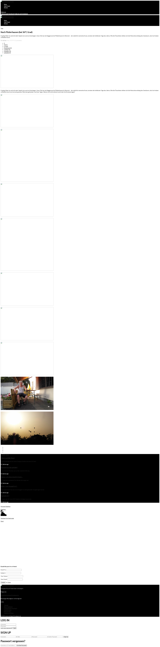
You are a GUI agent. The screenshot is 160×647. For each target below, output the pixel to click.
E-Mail (6, 46)
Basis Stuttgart (8, 607)
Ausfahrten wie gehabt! (9, 467)
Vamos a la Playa (9, 613)
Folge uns (3, 12)
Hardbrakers (8, 610)
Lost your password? (6, 628)
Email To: (3, 570)
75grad (6, 605)
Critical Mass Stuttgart (10, 608)
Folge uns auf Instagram (21, 13)
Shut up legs (7, 611)
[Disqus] (80, 543)
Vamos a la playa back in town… (12, 477)
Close (9, 582)
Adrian (4, 40)
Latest (7, 455)
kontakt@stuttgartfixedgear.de (10, 595)
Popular (3, 455)
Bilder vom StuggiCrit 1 (9, 486)
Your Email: (4, 579)
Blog (5, 4)
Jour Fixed (7, 6)
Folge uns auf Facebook (7, 13)
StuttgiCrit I (5, 496)
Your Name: (4, 576)
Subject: (3, 573)
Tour (2, 28)
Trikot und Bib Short (8, 458)
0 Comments (18, 40)
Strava (6, 7)
